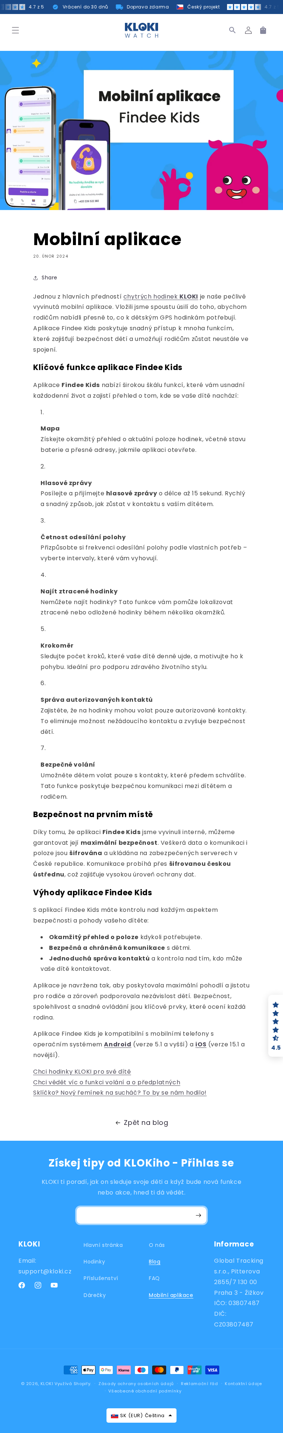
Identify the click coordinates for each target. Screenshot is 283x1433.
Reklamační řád (199, 1384)
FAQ (154, 1278)
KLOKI (47, 1384)
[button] (15, 30)
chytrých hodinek (160, 296)
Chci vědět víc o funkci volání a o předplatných (106, 1082)
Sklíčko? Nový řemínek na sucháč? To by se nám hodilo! (120, 1092)
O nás (157, 1245)
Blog (154, 1261)
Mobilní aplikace (171, 1295)
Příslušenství (101, 1278)
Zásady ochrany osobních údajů (136, 1384)
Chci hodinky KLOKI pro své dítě (82, 1071)
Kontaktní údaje (243, 1384)
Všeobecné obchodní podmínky (144, 1391)
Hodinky (94, 1261)
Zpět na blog (146, 1122)
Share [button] (49, 277)
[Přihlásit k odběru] (198, 1215)
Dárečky (95, 1295)
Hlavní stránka (103, 1245)
